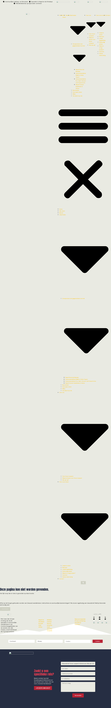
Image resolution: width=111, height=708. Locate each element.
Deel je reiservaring (67, 577)
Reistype (101, 36)
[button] (83, 152)
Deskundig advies (67, 571)
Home (60, 15)
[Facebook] (99, 617)
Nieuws (68, 15)
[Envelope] (99, 619)
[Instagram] (94, 617)
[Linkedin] (105, 619)
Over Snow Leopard (67, 476)
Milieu (74, 94)
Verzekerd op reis (77, 96)
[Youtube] (94, 619)
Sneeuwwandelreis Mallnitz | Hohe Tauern (81, 75)
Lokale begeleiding (67, 569)
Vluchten (101, 51)
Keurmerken (76, 90)
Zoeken (97, 641)
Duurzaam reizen (77, 92)
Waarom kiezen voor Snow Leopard (72, 478)
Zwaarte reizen (66, 565)
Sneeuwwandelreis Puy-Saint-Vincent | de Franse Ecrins (81, 81)
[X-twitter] (105, 617)
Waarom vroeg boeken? (101, 48)
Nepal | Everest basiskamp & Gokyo (80, 86)
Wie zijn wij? (92, 45)
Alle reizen (62, 211)
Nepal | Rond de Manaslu (72, 377)
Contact (108, 15)
